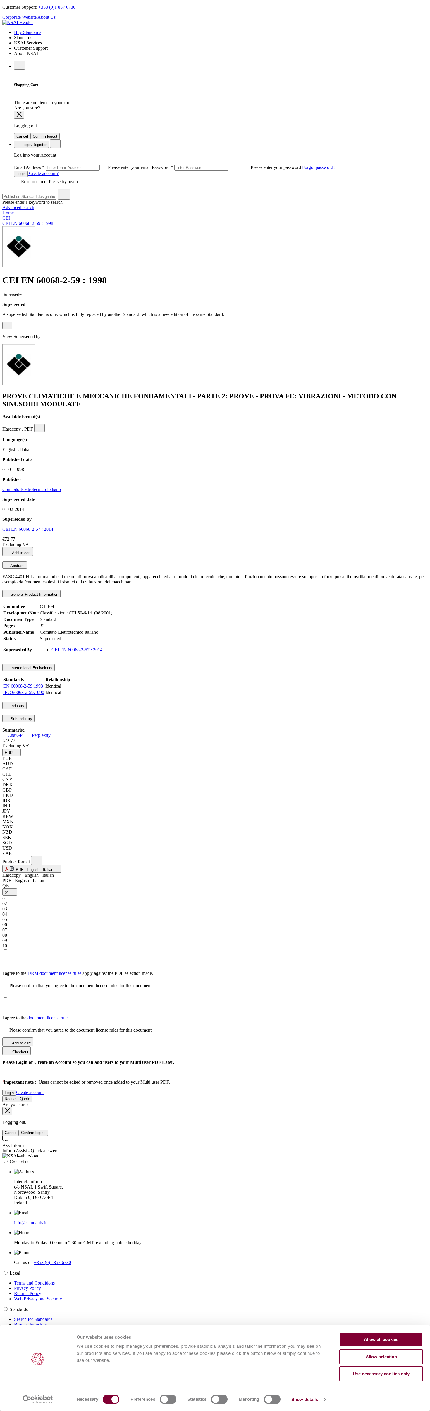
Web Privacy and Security (38, 1298)
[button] (11, 752)
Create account (30, 1092)
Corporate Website (19, 17)
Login (20, 174)
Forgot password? (318, 167)
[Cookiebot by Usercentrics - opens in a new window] (37, 1399)
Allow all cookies (381, 1339)
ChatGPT (16, 735)
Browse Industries (30, 1324)
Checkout (19, 1052)
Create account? (43, 173)
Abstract (17, 566)
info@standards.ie (30, 1222)
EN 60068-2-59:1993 (23, 686)
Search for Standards (33, 1319)
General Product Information (33, 594)
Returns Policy (27, 1293)
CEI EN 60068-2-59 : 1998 (27, 223)
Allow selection (381, 1356)
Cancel (22, 136)
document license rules (48, 1017)
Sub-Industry (20, 719)
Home (8, 212)
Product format (16, 861)
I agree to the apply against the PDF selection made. (77, 973)
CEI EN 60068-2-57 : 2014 (27, 529)
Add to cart (21, 553)
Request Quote (17, 1099)
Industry (16, 706)
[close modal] (19, 115)
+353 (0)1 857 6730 (56, 7)
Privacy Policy (27, 1288)
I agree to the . (37, 1017)
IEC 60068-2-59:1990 (23, 692)
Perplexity (41, 735)
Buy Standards (27, 32)
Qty (5, 885)
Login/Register (34, 145)
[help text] (7, 325)
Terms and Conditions (34, 1282)
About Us (46, 17)
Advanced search (18, 207)
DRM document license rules (54, 973)
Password (227, 167)
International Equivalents (30, 668)
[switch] (168, 1399)
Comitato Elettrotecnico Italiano (31, 489)
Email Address (83, 167)
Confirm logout (45, 136)
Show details (304, 1399)
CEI (6, 217)
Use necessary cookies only (381, 1373)
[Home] (17, 22)
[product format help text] (36, 860)
